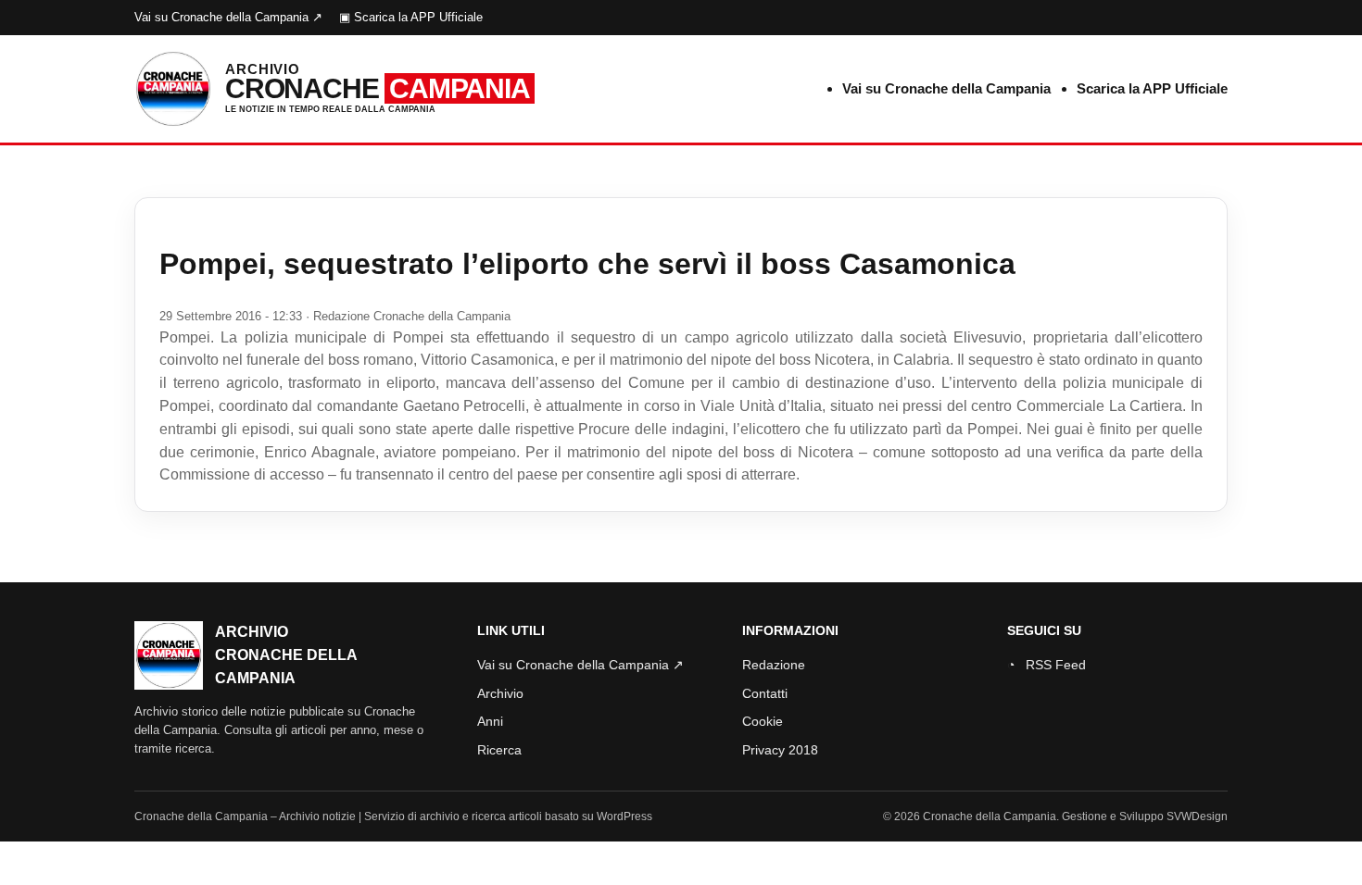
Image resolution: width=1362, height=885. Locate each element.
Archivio (500, 693)
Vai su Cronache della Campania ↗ (228, 17)
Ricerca (499, 749)
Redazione (773, 664)
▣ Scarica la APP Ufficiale (411, 17)
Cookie (762, 721)
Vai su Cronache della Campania (946, 88)
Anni (490, 721)
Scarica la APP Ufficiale (1152, 88)
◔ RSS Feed (1046, 664)
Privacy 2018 (780, 749)
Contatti (765, 693)
